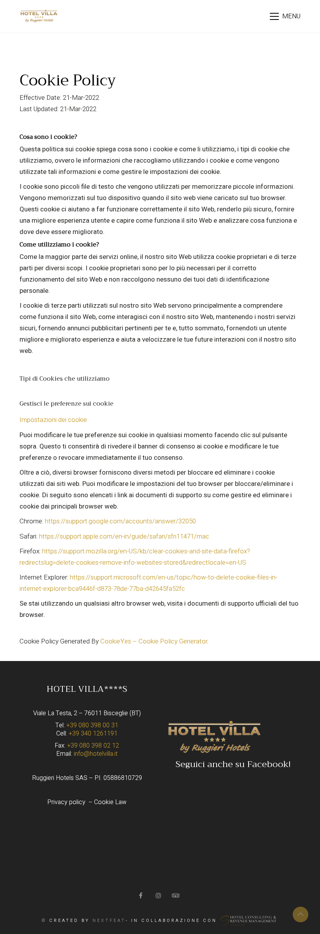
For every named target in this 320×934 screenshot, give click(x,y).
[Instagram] (159, 895)
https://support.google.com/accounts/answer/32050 (120, 521)
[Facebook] (141, 895)
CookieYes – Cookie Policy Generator (153, 641)
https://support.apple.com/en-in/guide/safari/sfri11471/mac (124, 536)
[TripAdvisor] (176, 895)
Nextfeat (109, 920)
